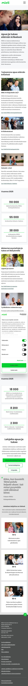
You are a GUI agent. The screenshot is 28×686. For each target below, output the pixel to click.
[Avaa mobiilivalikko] (24, 2)
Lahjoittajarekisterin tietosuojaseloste (11, 673)
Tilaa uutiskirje (5, 652)
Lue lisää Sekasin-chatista (9, 183)
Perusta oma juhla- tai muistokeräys (10, 664)
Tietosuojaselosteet (6, 680)
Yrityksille (14, 470)
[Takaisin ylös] (25, 614)
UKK (2, 649)
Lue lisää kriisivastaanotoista (10, 149)
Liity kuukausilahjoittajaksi (14, 460)
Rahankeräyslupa (5, 671)
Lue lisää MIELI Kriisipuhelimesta (11, 112)
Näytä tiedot (20, 360)
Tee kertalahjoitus (14, 465)
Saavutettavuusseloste (7, 683)
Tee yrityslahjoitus (6, 656)
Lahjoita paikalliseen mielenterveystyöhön (12, 668)
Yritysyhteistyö (5, 659)
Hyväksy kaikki (14, 365)
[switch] (24, 345)
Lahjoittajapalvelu (5, 647)
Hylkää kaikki (14, 370)
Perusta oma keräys (6, 661)
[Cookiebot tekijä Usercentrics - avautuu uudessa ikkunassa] (20, 315)
